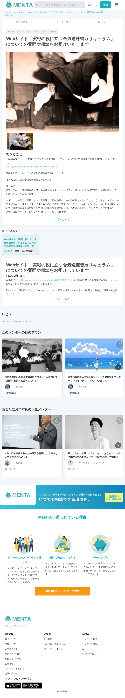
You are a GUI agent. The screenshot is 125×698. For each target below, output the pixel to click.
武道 (29, 31)
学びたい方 (10, 644)
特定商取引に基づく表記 (55, 644)
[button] (118, 367)
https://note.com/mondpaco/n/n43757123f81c (31, 166)
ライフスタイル (19, 12)
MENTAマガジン (90, 653)
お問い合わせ (11, 673)
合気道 (36, 31)
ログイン (93, 4)
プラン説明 (22, 22)
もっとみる (63, 219)
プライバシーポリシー (54, 648)
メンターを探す (89, 639)
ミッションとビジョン (16, 668)
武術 (44, 31)
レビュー (103, 22)
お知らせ (9, 663)
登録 (105, 4)
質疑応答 (53, 31)
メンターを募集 (89, 644)
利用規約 (48, 639)
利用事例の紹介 (12, 653)
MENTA (64, 691)
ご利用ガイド (11, 648)
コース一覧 (62, 22)
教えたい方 (10, 639)
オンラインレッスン (15, 31)
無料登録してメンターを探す (62, 591)
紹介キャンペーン (13, 658)
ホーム (8, 12)
